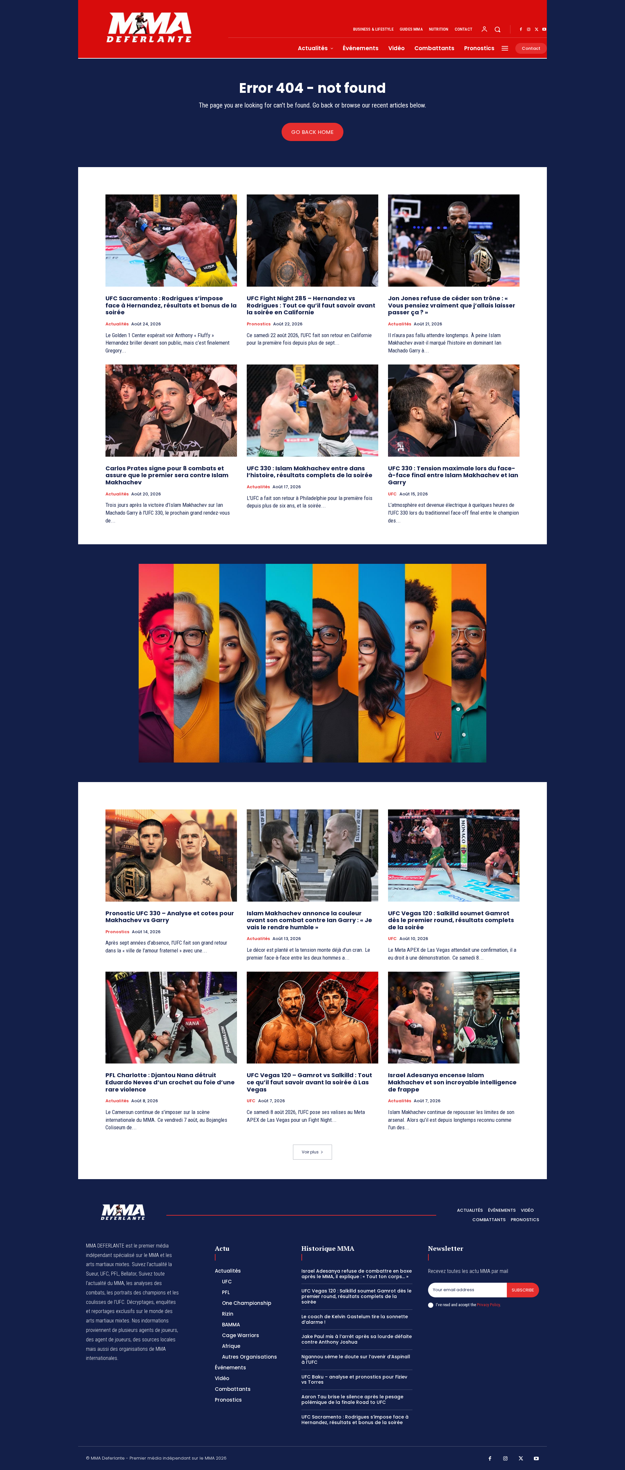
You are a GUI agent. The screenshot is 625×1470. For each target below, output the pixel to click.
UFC (392, 494)
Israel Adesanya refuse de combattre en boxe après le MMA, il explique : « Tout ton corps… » (356, 1274)
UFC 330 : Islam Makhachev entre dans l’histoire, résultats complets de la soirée (309, 471)
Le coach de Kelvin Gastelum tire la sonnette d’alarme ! (354, 1319)
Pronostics (259, 324)
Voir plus (310, 1152)
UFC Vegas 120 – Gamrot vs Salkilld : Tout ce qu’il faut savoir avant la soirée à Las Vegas (309, 1082)
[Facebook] (521, 30)
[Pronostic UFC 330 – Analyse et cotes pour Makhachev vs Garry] (171, 855)
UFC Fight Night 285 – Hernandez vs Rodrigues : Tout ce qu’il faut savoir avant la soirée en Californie (311, 305)
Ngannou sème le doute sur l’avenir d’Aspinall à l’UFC (355, 1359)
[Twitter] (536, 30)
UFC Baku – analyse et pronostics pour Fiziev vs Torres (354, 1380)
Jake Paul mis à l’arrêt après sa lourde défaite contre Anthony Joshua (356, 1339)
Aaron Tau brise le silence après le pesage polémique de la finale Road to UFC (352, 1399)
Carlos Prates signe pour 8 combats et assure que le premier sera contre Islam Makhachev (167, 475)
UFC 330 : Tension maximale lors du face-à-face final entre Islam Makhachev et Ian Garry (453, 475)
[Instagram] (529, 30)
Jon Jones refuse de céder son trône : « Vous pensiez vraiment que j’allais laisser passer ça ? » (451, 305)
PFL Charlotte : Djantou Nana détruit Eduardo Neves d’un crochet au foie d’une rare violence (170, 1082)
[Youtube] (544, 30)
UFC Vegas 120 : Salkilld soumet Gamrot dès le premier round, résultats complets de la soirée (451, 920)
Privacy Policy (488, 1304)
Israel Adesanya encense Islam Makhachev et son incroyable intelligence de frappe (452, 1082)
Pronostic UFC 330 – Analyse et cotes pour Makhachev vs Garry (169, 916)
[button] (497, 29)
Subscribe (523, 1290)
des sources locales (154, 1339)
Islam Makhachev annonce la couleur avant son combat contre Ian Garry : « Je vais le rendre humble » (309, 920)
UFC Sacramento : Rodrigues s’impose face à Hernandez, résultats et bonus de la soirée (171, 305)
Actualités (117, 324)
